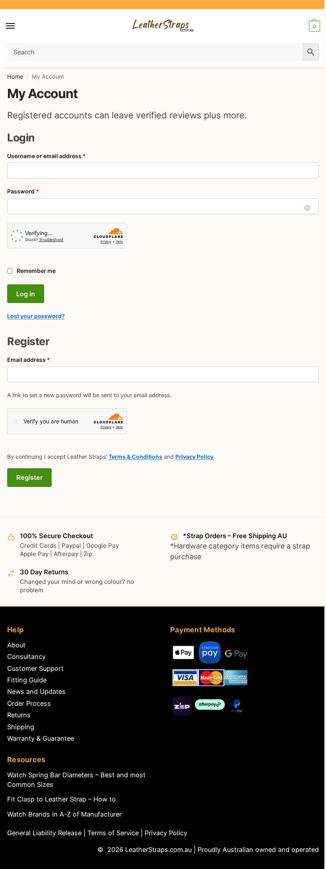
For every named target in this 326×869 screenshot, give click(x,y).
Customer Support (35, 668)
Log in (25, 294)
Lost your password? (36, 316)
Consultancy (26, 656)
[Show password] (307, 207)
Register (29, 477)
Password (35, 191)
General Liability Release (45, 833)
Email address (40, 359)
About (16, 645)
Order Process (29, 703)
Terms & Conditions (135, 456)
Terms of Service (114, 833)
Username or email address (58, 155)
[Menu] (18, 26)
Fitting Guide (27, 680)
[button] (313, 26)
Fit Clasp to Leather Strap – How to (61, 799)
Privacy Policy (194, 456)
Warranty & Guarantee (40, 738)
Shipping (20, 727)
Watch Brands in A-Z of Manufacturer (64, 814)
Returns (19, 715)
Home (15, 76)
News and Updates (36, 691)
